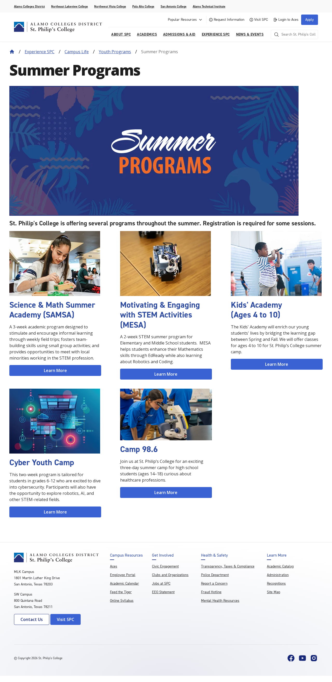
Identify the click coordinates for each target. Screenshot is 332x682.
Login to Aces (288, 19)
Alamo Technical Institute (209, 6)
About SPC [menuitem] (121, 34)
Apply (309, 19)
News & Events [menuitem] (250, 34)
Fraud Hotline (211, 592)
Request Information (229, 19)
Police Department (215, 574)
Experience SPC (39, 52)
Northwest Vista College (110, 6)
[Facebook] (291, 658)
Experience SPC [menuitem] (216, 34)
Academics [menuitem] (147, 34)
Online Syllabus (122, 600)
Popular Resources (182, 19)
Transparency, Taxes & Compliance (227, 566)
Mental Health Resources (220, 600)
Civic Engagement (165, 566)
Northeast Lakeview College (69, 6)
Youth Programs (115, 52)
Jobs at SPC (161, 583)
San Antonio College (173, 6)
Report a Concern (214, 583)
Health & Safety (214, 555)
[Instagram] (314, 658)
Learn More (55, 370)
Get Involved (163, 555)
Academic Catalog (280, 566)
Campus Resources (126, 555)
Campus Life (77, 52)
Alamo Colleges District (29, 6)
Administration (278, 574)
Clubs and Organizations (170, 574)
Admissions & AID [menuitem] (179, 34)
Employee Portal (122, 574)
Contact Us (31, 619)
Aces (113, 566)
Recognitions (276, 583)
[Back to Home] (12, 52)
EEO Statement (163, 592)
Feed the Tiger (121, 592)
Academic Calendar (124, 583)
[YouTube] (302, 658)
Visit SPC (261, 19)
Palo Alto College (143, 6)
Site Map (273, 592)
